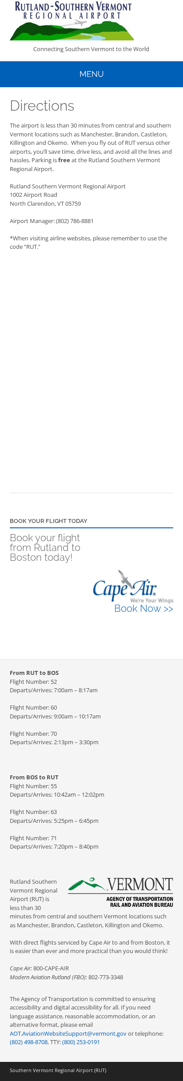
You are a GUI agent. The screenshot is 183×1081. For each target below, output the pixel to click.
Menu (92, 74)
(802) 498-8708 (29, 1042)
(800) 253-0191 (81, 1042)
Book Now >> (143, 608)
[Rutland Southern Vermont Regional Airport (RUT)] (91, 20)
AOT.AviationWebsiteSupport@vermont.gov (68, 1033)
